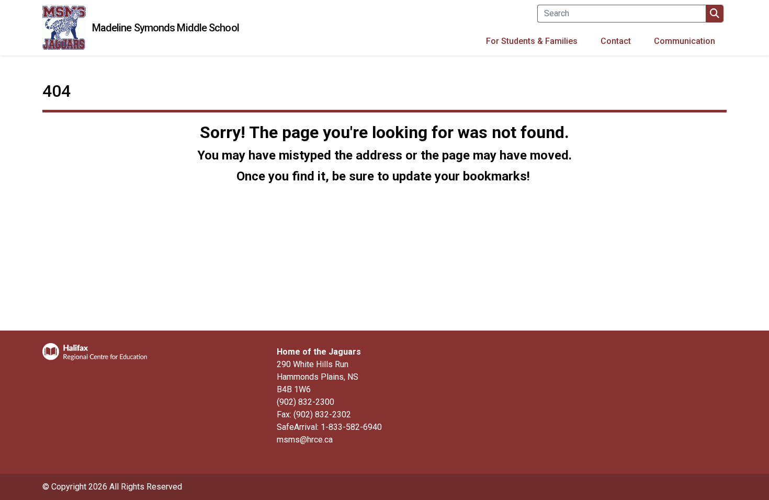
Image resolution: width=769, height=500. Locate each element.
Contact (616, 41)
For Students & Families (532, 41)
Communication (684, 41)
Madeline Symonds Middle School (165, 27)
